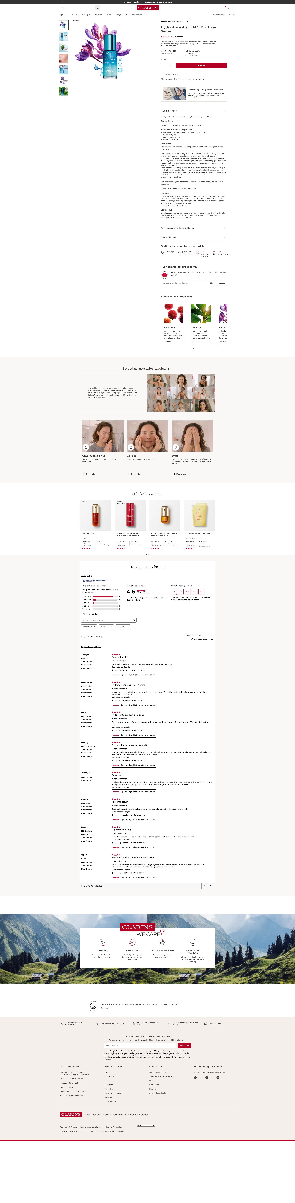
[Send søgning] (97, 7)
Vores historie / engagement (161, 1076)
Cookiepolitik (110, 1101)
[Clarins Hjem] (148, 8)
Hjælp (107, 1072)
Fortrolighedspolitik (68, 1131)
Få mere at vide (105, 1008)
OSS (106, 1081)
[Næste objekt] (63, 98)
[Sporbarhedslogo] (164, 275)
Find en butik (154, 1085)
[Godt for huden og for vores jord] (203, 246)
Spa (151, 1081)
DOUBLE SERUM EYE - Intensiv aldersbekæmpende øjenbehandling (75, 1073)
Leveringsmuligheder (114, 1093)
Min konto (109, 1085)
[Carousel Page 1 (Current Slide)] (193, 348)
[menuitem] (224, 7)
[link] (190, 53)
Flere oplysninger (168, 46)
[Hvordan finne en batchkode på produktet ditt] (211, 283)
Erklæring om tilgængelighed (112, 1131)
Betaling (108, 1097)
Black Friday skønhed (158, 1093)
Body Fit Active (66, 1087)
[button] (63, 25)
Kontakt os (109, 1076)
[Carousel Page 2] (148, 554)
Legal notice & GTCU (88, 1131)
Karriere (152, 1089)
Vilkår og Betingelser (113, 1127)
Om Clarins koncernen (158, 1072)
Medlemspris (190, 53)
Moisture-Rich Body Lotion (71, 1095)
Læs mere (167, 342)
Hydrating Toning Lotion (70, 1083)
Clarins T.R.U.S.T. (211, 272)
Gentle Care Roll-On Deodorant (73, 1091)
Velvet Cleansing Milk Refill (71, 1079)
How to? (199, 125)
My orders (109, 1089)
